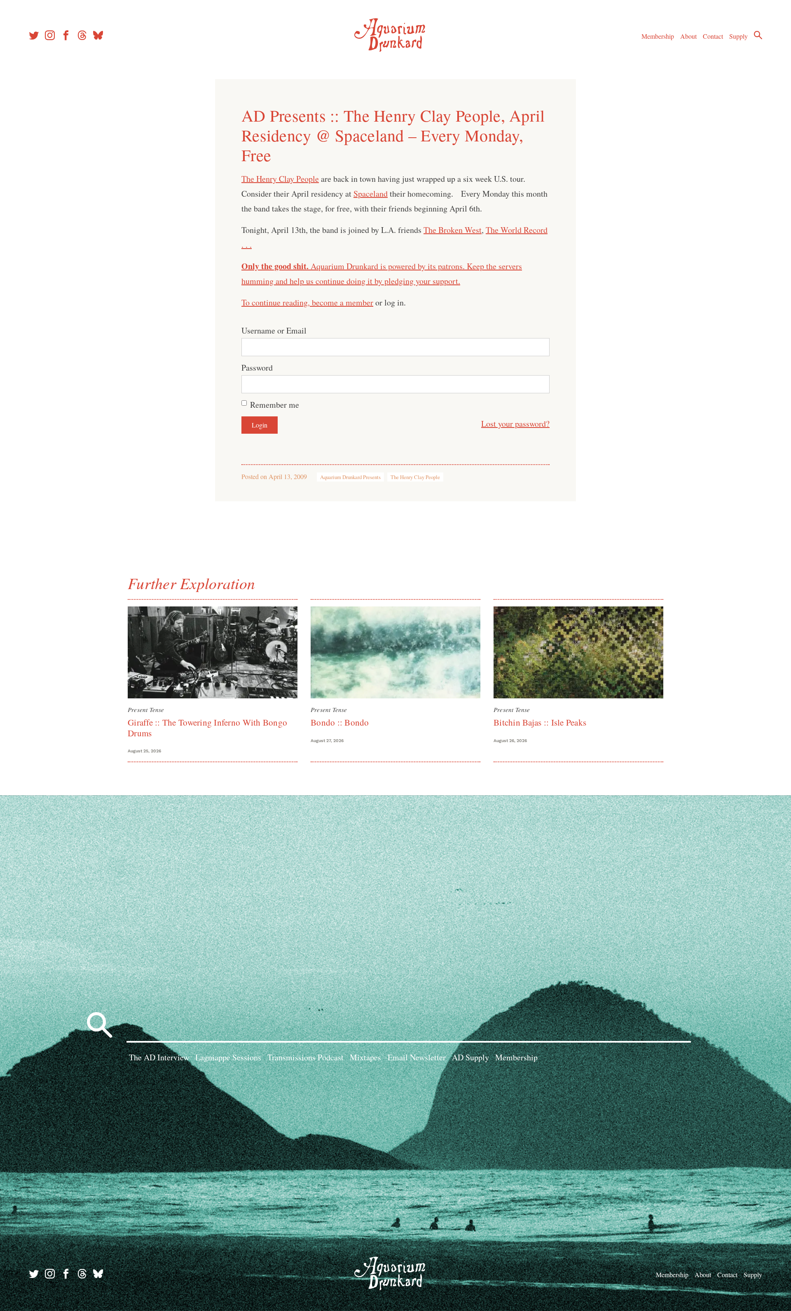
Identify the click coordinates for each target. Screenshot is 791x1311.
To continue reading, (276, 302)
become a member (342, 302)
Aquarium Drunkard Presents (350, 477)
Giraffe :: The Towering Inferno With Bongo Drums (207, 727)
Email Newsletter (417, 1057)
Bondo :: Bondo (340, 722)
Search (758, 35)
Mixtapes (365, 1057)
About (688, 36)
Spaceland (370, 193)
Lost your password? (515, 423)
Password (257, 367)
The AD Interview (159, 1057)
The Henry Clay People (280, 178)
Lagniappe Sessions (228, 1057)
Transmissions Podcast (305, 1057)
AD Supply (470, 1057)
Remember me (274, 404)
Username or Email (274, 330)
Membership (657, 36)
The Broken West (453, 229)
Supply (738, 36)
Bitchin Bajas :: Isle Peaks (540, 722)
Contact (713, 36)
